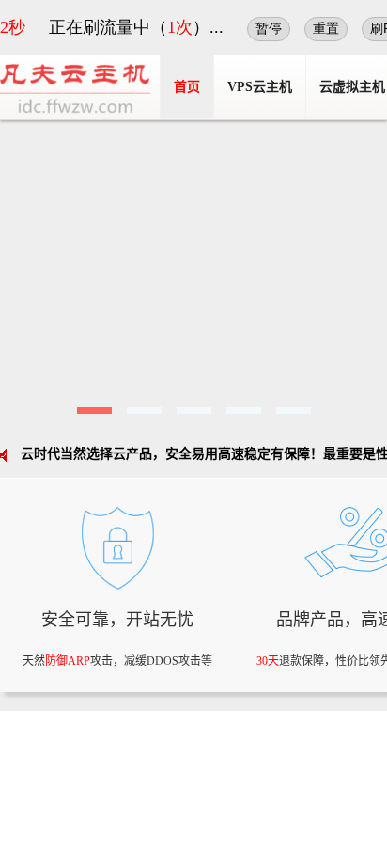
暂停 (268, 28)
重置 (326, 28)
